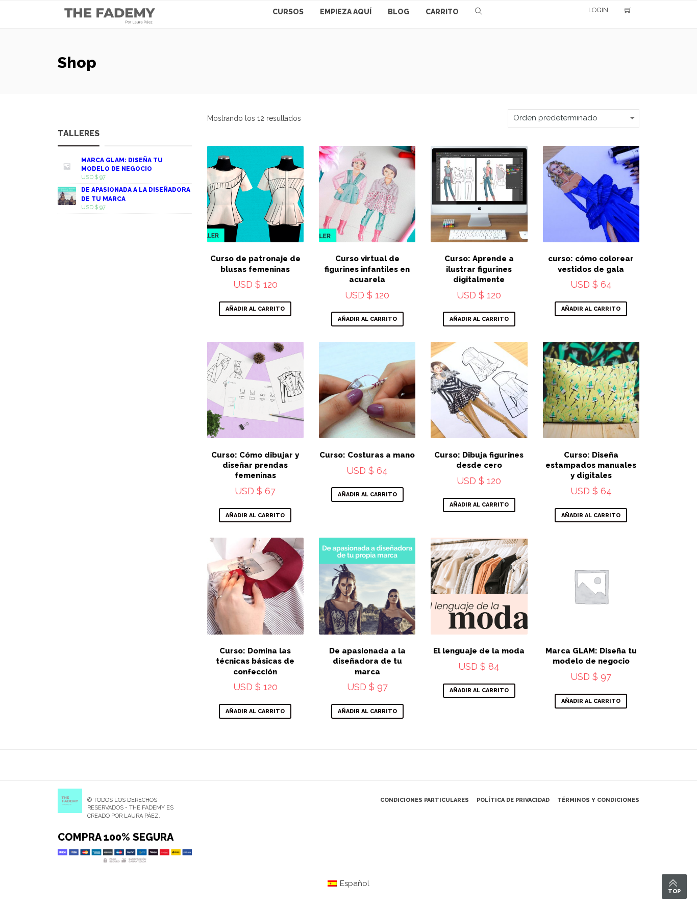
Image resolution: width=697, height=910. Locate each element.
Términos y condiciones (598, 800)
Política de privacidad (513, 800)
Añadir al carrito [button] (255, 309)
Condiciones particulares (424, 800)
